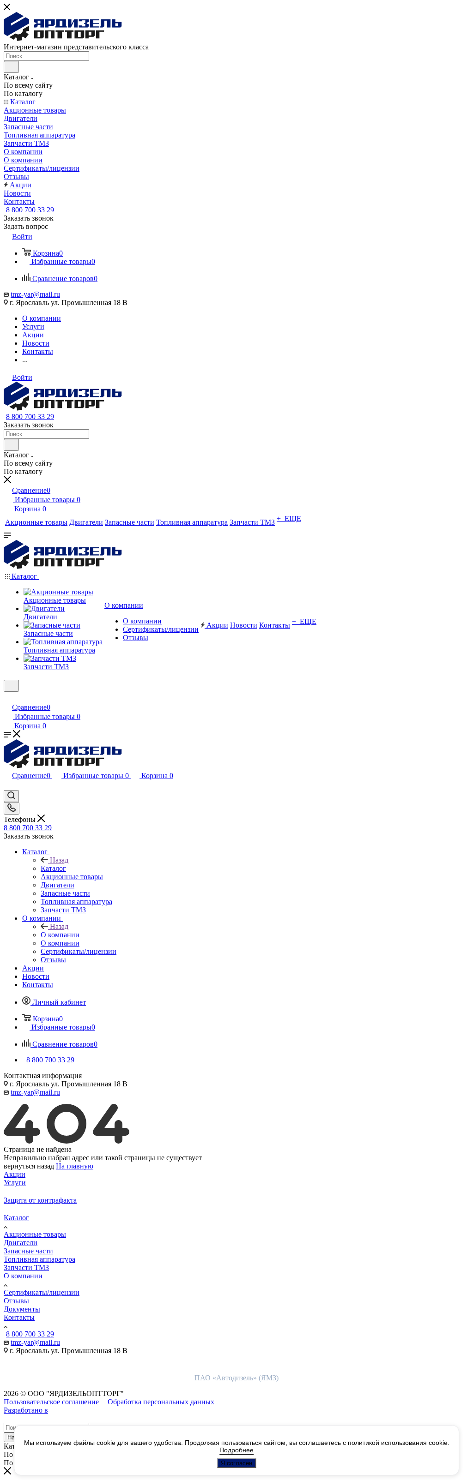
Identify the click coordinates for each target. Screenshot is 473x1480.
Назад (59, 860)
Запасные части (28, 1251)
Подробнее (236, 1450)
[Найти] (11, 67)
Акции (14, 1174)
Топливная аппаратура (39, 1259)
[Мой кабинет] (8, 697)
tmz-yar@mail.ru (35, 294)
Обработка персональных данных (161, 1402)
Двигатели (20, 1242)
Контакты (19, 1317)
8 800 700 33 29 (30, 210)
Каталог (53, 868)
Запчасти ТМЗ (26, 1267)
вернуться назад (29, 1166)
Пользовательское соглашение (51, 1402)
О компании (60, 935)
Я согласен (236, 1463)
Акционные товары (35, 1234)
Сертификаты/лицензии (41, 1292)
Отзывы (16, 1301)
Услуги (15, 1182)
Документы (22, 1309)
